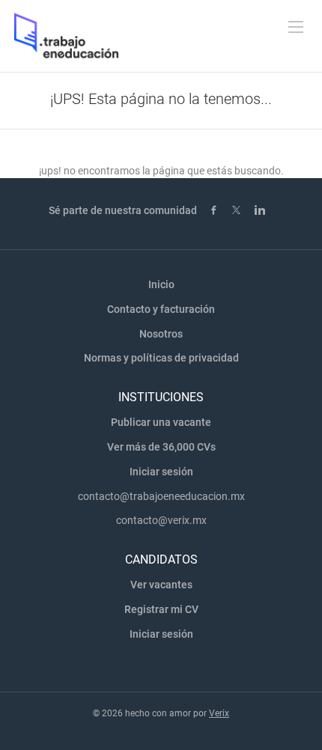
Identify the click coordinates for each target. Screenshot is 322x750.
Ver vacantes (161, 585)
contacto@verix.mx (161, 520)
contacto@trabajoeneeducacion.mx (161, 496)
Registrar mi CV (161, 609)
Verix (219, 713)
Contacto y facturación (161, 309)
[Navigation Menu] (295, 27)
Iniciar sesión (161, 472)
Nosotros (161, 334)
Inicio (161, 284)
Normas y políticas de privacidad (161, 358)
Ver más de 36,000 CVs (161, 447)
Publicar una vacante (161, 422)
